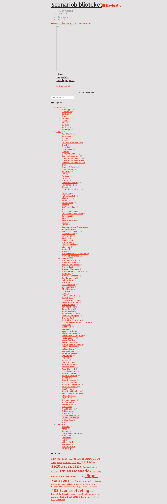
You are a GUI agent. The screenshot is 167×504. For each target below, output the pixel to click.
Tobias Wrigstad (70, 497)
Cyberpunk (67, 112)
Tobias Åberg (68, 411)
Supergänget (68, 229)
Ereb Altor (66, 435)
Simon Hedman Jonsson (73, 393)
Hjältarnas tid (68, 185)
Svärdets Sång (68, 233)
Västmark (66, 249)
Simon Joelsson (69, 395)
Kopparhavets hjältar (71, 189)
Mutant (65, 200)
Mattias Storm (68, 349)
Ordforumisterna (90, 487)
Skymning (66, 398)
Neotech (65, 205)
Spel (58, 131)
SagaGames (67, 389)
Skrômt (65, 225)
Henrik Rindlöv (68, 304)
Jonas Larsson (77, 476)
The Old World (68, 446)
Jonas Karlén (68, 309)
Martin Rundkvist (69, 340)
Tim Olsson (67, 406)
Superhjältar (67, 129)
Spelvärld (60, 424)
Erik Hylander (68, 287)
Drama (64, 116)
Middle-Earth (67, 442)
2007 (88, 458)
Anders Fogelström (71, 265)
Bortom (65, 138)
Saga (64, 218)
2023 (76, 466)
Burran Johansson (70, 276)
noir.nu (65, 360)
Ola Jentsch (67, 362)
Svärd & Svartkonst (70, 231)
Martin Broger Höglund (72, 336)
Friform (65, 180)
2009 (53, 462)
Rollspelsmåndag (70, 387)
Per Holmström (68, 364)
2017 (79, 462)
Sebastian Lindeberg (71, 391)
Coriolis (65, 147)
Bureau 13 (66, 140)
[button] (112, 5)
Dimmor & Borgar (69, 154)
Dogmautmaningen (70, 156)
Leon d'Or (66, 324)
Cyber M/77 (67, 149)
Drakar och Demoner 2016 (73, 163)
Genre (59, 107)
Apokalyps (66, 109)
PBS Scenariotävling (70, 490)
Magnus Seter (68, 329)
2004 (69, 459)
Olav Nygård (77, 487)
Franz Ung (66, 291)
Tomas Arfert (88, 497)
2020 (55, 466)
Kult (63, 191)
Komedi (65, 120)
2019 (92, 462)
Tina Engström (68, 409)
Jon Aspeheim (68, 307)
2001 (53, 459)
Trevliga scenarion (70, 415)
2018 (85, 462)
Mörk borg (66, 198)
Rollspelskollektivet (71, 384)
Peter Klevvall (68, 369)
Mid (63, 440)
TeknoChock (67, 240)
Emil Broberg (68, 280)
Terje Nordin (67, 404)
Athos (64, 429)
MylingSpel (68, 86)
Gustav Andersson (70, 300)
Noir (63, 123)
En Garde (59, 86)
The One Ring (68, 242)
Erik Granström (68, 285)
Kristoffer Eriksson (93, 481)
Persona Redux (69, 367)
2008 (96, 458)
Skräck (65, 127)
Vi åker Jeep (67, 420)
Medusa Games (68, 351)
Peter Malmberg (69, 371)
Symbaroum (67, 236)
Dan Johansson (69, 278)
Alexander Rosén (70, 262)
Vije (63, 422)
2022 (69, 466)
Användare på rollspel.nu (73, 271)
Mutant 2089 (67, 202)
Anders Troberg (69, 267)
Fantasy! (66, 176)
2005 (75, 459)
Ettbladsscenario (74, 471)
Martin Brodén (56, 484)
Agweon (66, 426)
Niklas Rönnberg (65, 487)
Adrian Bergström (70, 260)
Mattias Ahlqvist (69, 347)
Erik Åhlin (66, 282)
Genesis (65, 293)
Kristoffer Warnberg (71, 320)
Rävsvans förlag (69, 375)
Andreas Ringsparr (70, 269)
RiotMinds (66, 378)
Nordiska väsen (69, 211)
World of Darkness (70, 256)
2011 (65, 462)
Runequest (67, 216)
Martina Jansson (69, 342)
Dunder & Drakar (69, 167)
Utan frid (66, 247)
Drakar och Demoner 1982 (73, 160)
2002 (59, 459)
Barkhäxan (66, 136)
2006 (81, 458)
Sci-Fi (64, 125)
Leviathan (66, 194)
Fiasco (65, 178)
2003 (64, 459)
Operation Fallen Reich (72, 214)
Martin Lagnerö (69, 338)
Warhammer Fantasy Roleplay (75, 253)
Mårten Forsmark (69, 333)
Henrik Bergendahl (70, 302)
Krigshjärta (67, 318)
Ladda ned (64, 66)
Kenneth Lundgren (70, 316)
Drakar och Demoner (71, 158)
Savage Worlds (69, 220)
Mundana (66, 444)
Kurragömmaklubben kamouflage (77, 322)
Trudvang (66, 449)
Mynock (65, 358)
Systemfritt (67, 238)
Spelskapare (62, 258)
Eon (63, 174)
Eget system (67, 169)
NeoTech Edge (68, 207)
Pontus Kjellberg (69, 373)
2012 (69, 462)
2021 (63, 466)
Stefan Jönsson (69, 400)
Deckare (65, 114)
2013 (74, 462)
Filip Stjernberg (69, 289)
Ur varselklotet (69, 245)
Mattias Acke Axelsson (72, 344)
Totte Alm (66, 413)
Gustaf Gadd (67, 298)
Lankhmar (66, 438)
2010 (59, 462)
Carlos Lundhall (87, 467)
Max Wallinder (68, 484)
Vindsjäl (65, 251)
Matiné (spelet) (68, 196)
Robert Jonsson (69, 380)
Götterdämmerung (70, 182)
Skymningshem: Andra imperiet (76, 227)
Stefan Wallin (68, 402)
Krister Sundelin (76, 481)
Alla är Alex (67, 134)
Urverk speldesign (70, 418)
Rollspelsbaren (69, 382)
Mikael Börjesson (69, 353)
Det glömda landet (70, 433)
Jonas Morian (68, 311)
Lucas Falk (66, 327)
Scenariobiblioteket (76, 4)
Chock (64, 145)
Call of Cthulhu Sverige (72, 143)
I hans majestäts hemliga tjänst (65, 77)
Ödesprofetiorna (58, 500)
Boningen (66, 273)
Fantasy (65, 118)
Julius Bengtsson (70, 313)
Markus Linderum (69, 331)
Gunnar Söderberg (70, 296)
